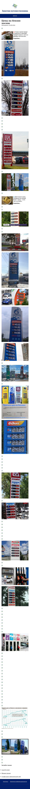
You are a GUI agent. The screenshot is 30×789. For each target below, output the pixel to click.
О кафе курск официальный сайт (11, 776)
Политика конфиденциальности (18, 781)
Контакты (5, 781)
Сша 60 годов (6, 770)
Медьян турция (6, 773)
